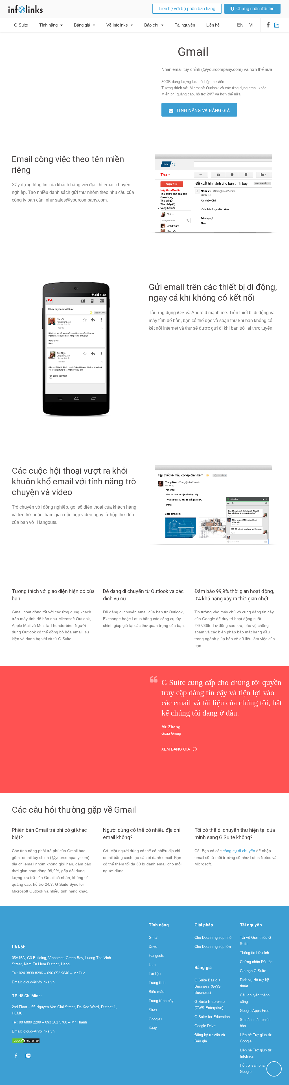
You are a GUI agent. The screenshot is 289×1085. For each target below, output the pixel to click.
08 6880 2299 (30, 1022)
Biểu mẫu (156, 992)
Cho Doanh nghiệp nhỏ (212, 937)
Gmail (153, 937)
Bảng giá (82, 25)
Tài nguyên (185, 25)
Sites (153, 1010)
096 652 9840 (58, 973)
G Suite (21, 25)
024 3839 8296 (31, 973)
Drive (153, 946)
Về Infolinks (117, 25)
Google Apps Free (254, 1011)
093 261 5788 (56, 1022)
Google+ (156, 1019)
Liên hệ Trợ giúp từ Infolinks (256, 1053)
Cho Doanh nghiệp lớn (212, 946)
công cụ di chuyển (239, 850)
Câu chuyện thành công (255, 998)
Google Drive (205, 1026)
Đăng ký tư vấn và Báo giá (209, 1038)
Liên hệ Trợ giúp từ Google (256, 1038)
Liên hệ (213, 25)
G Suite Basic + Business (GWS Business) (207, 986)
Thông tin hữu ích (254, 953)
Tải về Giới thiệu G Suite (255, 940)
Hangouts (156, 955)
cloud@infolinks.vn (38, 982)
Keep (153, 1028)
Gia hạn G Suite (253, 971)
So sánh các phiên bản (255, 1023)
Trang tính (157, 983)
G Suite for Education (212, 1017)
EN (240, 25)
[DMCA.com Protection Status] (26, 1040)
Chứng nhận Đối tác (256, 962)
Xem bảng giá (175, 749)
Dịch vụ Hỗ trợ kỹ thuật (254, 983)
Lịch (152, 965)
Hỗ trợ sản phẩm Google (254, 1068)
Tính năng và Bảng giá (203, 110)
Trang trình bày (161, 1001)
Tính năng (48, 25)
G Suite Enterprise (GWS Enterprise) (209, 1004)
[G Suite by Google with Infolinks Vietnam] (26, 9)
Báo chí (151, 25)
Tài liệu (155, 974)
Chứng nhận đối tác (255, 8)
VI (251, 25)
